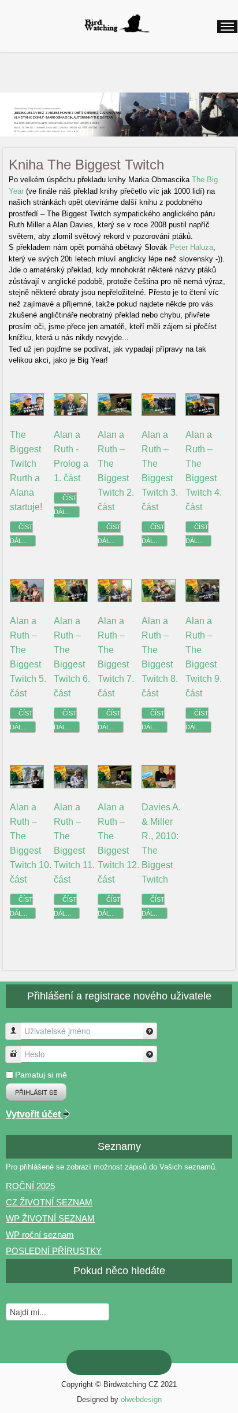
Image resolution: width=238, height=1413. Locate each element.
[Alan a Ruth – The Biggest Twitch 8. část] (159, 590)
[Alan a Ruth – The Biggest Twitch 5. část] (27, 590)
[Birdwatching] (116, 23)
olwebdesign (141, 1399)
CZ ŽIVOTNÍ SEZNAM (49, 1202)
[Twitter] (128, 1362)
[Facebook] (146, 1362)
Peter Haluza (191, 247)
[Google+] (110, 1362)
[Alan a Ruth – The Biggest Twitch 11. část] (71, 776)
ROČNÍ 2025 (30, 1186)
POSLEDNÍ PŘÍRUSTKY (54, 1251)
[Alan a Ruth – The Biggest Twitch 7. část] (115, 590)
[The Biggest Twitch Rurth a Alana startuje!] (27, 404)
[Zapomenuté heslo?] (149, 1054)
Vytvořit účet (34, 1114)
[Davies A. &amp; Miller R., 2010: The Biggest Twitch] (159, 776)
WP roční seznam (40, 1234)
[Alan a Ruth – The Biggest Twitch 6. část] (71, 590)
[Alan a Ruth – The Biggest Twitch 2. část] (115, 404)
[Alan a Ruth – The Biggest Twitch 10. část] (27, 776)
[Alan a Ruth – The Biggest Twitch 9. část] (202, 590)
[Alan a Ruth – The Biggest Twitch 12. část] (115, 776)
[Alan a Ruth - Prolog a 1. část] (71, 404)
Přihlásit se (36, 1092)
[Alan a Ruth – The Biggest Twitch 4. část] (202, 404)
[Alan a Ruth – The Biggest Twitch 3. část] (159, 404)
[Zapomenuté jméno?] (149, 1031)
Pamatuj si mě (41, 1074)
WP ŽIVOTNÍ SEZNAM (50, 1218)
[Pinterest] (91, 1362)
